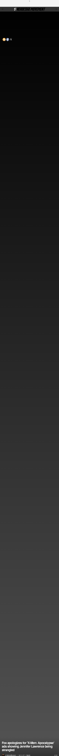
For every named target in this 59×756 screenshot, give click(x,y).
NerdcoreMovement (11, 755)
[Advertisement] (29, 4)
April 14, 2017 (22, 755)
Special (28, 755)
